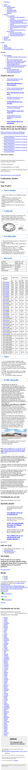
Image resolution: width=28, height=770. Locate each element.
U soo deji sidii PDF (16, 175)
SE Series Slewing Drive (16, 32)
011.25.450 (6, 294)
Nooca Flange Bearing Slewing (17, 30)
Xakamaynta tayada (12, 11)
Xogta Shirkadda (11, 7)
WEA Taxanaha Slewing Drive (17, 34)
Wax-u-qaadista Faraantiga (16, 588)
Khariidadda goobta (5, 584)
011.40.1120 (7, 320)
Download (6, 37)
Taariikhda (9, 8)
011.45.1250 (7, 323)
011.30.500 (6, 296)
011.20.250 (6, 286)
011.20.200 (6, 282)
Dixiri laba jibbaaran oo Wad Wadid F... (14, 84)
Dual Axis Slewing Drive (7, 586)
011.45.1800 (7, 334)
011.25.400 (6, 292)
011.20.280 (6, 287)
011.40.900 (6, 313)
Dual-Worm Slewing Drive (16, 35)
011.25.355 (6, 291)
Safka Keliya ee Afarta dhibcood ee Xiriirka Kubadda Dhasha (18, 20)
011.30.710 (6, 306)
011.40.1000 (7, 317)
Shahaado (9, 13)
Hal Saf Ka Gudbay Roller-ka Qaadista (16, 61)
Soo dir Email (4, 591)
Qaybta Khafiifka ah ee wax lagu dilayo (13, 49)
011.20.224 (6, 284)
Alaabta (6, 14)
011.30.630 (6, 303)
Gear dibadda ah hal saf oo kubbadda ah (14, 513)
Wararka (6, 38)
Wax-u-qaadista (10, 15)
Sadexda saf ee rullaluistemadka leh (18, 25)
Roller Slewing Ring (20, 587)
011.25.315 (6, 289)
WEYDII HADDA (5, 569)
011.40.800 (6, 310)
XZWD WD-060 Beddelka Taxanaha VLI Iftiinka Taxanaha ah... (15, 525)
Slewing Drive (10, 31)
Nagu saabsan (7, 6)
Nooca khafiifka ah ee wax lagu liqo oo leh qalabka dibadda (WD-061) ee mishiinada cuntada (13, 449)
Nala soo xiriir (7, 39)
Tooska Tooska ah (9, 587)
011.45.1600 (7, 330)
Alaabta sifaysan (20, 583)
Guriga (5, 4)
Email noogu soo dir (6, 175)
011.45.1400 (7, 327)
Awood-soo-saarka (11, 10)
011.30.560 (6, 299)
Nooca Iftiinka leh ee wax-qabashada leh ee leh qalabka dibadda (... (15, 537)
